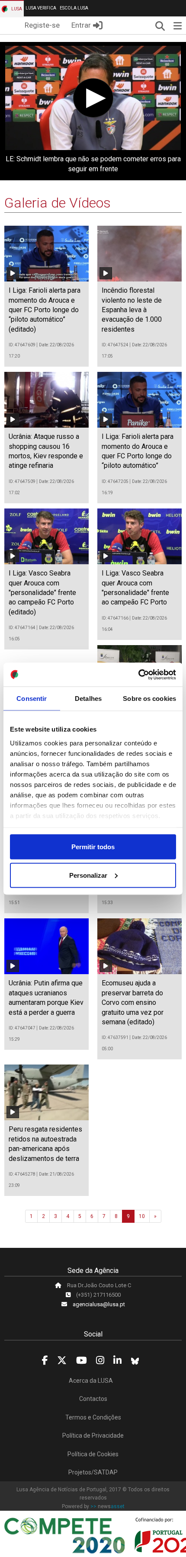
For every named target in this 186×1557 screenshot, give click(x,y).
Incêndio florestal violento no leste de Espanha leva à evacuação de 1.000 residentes (132, 309)
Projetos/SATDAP (93, 1472)
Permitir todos (93, 846)
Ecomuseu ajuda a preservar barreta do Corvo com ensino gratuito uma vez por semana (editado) (133, 1002)
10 (142, 1216)
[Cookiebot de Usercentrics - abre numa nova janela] (138, 674)
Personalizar (88, 875)
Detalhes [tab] (88, 698)
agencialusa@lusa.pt (99, 1304)
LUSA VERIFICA (41, 8)
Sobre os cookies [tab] (149, 698)
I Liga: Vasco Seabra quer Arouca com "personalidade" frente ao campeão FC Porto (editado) (42, 592)
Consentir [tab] (31, 698)
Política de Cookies (93, 1454)
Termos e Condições (93, 1417)
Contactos (93, 1398)
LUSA (16, 8)
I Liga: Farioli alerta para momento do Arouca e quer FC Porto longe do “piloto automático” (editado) (44, 309)
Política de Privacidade (93, 1435)
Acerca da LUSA (91, 1380)
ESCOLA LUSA (74, 8)
